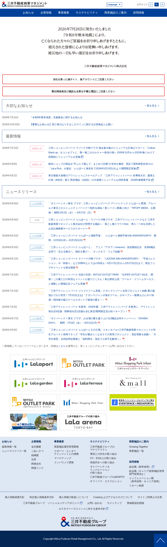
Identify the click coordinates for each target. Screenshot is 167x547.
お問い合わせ (94, 503)
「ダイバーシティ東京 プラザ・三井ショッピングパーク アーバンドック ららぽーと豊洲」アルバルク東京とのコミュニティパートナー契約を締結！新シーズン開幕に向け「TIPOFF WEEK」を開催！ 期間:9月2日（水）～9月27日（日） (102, 208)
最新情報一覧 (9, 446)
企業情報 (46, 12)
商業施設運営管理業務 (66, 446)
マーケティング (62, 458)
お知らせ (28, 12)
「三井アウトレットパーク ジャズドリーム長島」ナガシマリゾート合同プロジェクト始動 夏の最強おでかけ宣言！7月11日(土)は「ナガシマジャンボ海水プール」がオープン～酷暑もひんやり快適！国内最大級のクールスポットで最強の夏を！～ (101, 295)
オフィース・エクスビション (106, 481)
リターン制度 (136, 485)
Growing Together (138, 446)
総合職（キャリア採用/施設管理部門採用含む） (146, 472)
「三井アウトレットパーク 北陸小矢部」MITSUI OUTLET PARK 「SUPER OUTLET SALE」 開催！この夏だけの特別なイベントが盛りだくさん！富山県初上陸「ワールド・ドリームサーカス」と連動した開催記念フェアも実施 (102, 279)
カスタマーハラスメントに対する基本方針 (82, 508)
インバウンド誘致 (64, 462)
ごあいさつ (37, 451)
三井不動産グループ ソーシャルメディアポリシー (51, 503)
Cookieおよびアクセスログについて (113, 497)
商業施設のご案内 (115, 12)
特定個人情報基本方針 (42, 497)
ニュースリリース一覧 (14, 451)
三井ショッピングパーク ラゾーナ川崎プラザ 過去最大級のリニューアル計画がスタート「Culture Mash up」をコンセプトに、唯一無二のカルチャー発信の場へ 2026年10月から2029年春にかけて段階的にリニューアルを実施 (101, 152)
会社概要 (36, 446)
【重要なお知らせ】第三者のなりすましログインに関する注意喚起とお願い (71, 124)
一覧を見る (150, 105)
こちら (62, 346)
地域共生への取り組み (102, 462)
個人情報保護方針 (14, 497)
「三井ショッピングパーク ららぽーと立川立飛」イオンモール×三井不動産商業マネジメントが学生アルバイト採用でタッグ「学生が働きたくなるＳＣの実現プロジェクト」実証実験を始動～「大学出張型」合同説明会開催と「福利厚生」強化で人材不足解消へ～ (102, 334)
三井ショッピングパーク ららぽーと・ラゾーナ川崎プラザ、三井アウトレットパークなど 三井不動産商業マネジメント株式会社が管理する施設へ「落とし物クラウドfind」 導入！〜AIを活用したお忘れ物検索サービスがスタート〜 (101, 224)
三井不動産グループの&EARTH (107, 476)
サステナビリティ (87, 12)
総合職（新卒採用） (140, 466)
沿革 (33, 459)
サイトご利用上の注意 (150, 497)
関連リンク (37, 468)
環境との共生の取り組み (103, 453)
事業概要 (63, 12)
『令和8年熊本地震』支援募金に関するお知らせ (56, 117)
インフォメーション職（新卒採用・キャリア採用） (145, 480)
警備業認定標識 (135, 503)
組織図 (35, 455)
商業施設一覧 (136, 451)
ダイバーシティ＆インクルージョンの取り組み (100, 469)
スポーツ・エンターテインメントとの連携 (66, 452)
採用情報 (138, 12)
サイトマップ (114, 503)
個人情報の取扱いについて (73, 497)
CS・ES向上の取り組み (103, 458)
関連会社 (36, 463)
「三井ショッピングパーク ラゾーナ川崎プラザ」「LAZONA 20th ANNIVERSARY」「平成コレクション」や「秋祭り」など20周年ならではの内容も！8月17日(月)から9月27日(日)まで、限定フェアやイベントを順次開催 (101, 263)
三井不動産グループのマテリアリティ (102, 448)
